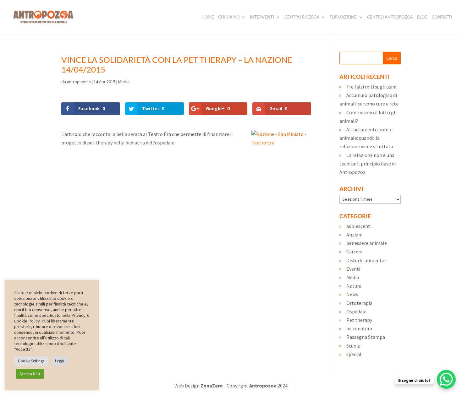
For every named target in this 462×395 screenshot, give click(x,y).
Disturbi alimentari (367, 260)
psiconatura (359, 328)
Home (207, 17)
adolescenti (358, 226)
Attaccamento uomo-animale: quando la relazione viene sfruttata (366, 137)
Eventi (353, 269)
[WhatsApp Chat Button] (446, 379)
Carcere (354, 251)
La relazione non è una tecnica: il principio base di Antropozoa (367, 163)
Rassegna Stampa (365, 337)
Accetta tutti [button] (29, 373)
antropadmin (79, 81)
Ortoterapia (359, 303)
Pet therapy (359, 320)
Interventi (262, 17)
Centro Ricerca (301, 17)
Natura (353, 286)
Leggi (59, 361)
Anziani (354, 234)
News (352, 294)
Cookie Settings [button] (31, 361)
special (353, 354)
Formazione (343, 17)
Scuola (353, 346)
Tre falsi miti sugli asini (371, 87)
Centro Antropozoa (390, 17)
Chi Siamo (228, 17)
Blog (422, 17)
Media (123, 81)
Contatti (442, 17)
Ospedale (356, 311)
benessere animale (366, 243)
